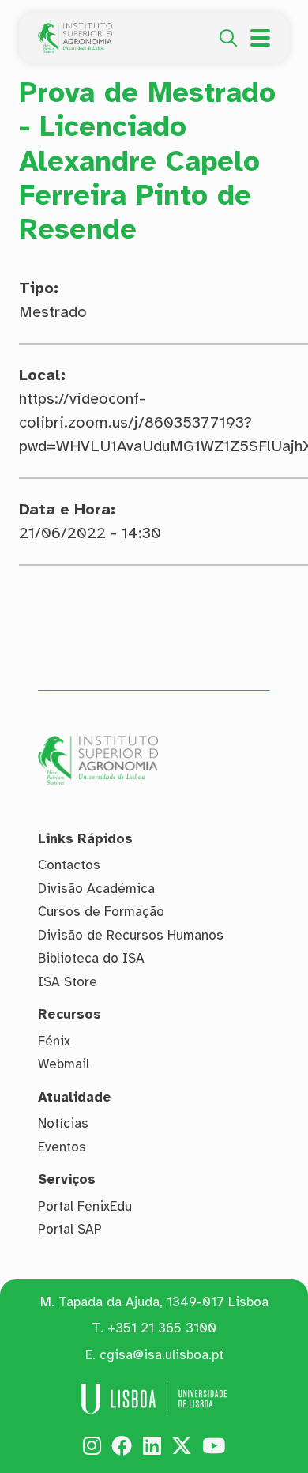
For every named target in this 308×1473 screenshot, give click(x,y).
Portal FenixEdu (85, 1206)
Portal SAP (70, 1229)
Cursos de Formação (101, 911)
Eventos (62, 1147)
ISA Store (67, 982)
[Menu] (260, 38)
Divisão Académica (96, 888)
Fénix (54, 1041)
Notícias (63, 1123)
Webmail (63, 1064)
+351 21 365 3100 (161, 1328)
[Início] (75, 31)
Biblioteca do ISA (91, 958)
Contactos (69, 865)
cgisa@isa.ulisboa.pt (161, 1355)
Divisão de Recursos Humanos (130, 935)
